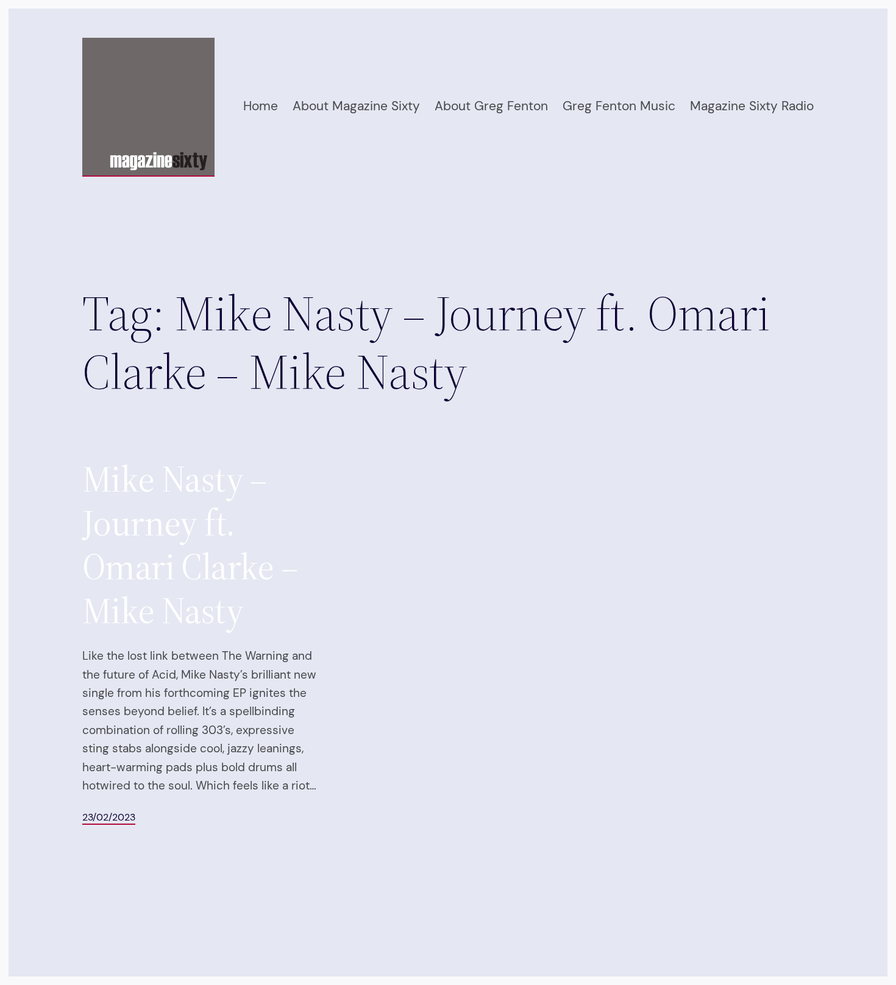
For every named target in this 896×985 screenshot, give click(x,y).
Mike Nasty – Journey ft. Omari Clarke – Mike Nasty (190, 544)
